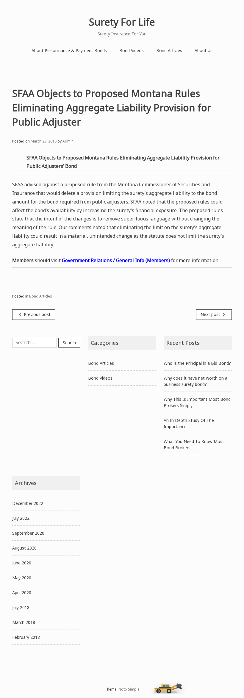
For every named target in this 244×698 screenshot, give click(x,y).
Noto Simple (129, 689)
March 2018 (23, 622)
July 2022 (20, 518)
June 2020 (21, 563)
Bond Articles (169, 50)
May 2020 (21, 577)
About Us (203, 50)
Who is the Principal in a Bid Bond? (197, 363)
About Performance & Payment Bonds (69, 50)
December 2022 (27, 503)
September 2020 (28, 533)
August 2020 (24, 548)
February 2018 (26, 637)
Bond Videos (131, 50)
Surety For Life (122, 21)
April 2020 (21, 592)
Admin (67, 141)
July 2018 (20, 607)
